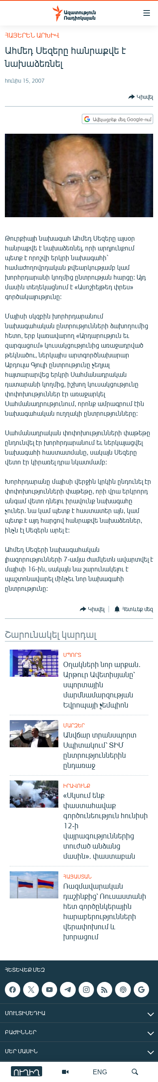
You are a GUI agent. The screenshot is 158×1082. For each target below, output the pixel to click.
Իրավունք (76, 786)
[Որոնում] (135, 1072)
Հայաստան (77, 876)
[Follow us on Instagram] (86, 989)
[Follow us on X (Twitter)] (30, 989)
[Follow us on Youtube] (49, 989)
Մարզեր (74, 725)
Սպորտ (72, 655)
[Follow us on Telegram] (67, 989)
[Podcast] (122, 989)
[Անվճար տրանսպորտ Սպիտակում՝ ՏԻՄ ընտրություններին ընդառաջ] (34, 733)
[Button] (140, 97)
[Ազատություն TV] (65, 1072)
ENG (100, 1072)
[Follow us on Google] (141, 989)
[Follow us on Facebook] (12, 989)
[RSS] (104, 989)
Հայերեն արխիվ (32, 35)
